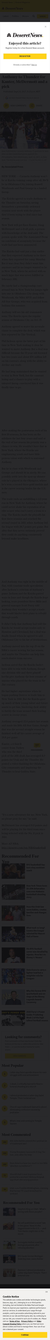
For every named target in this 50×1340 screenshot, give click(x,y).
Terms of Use (14, 1321)
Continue (25, 1335)
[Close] (47, 1292)
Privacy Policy (27, 1321)
